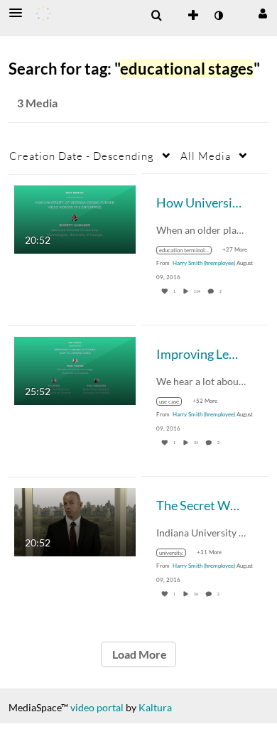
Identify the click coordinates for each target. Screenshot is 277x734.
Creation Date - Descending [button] (81, 155)
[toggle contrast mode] (218, 15)
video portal (97, 707)
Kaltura (155, 707)
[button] (20, 13)
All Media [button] (205, 155)
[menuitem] (156, 15)
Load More (138, 654)
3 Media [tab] (37, 102)
